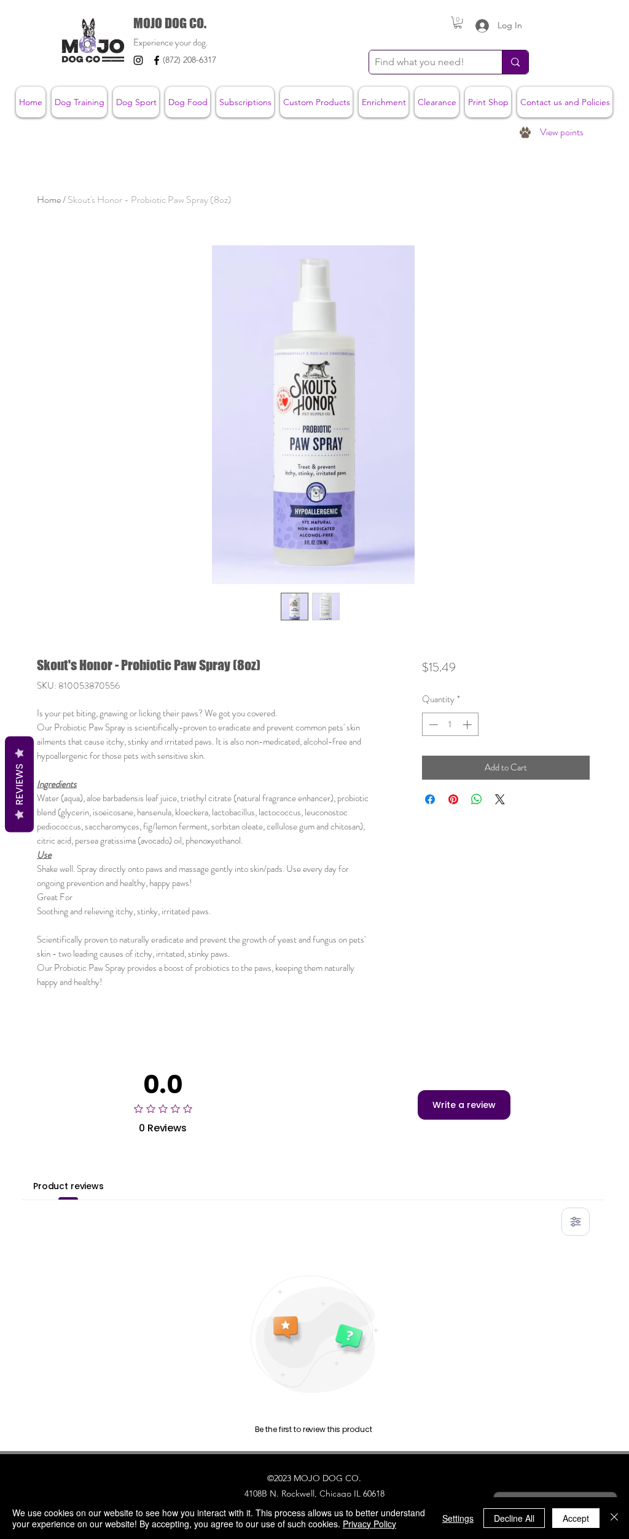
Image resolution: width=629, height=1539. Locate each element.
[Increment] (468, 724)
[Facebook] (156, 60)
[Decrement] (432, 724)
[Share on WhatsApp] (476, 799)
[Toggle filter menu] (575, 1222)
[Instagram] (138, 60)
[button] (458, 22)
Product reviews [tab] (68, 1186)
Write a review (464, 1105)
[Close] (614, 1518)
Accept (576, 1518)
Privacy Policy (369, 1523)
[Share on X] (500, 799)
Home (49, 199)
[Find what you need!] (515, 62)
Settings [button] (458, 1518)
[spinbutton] (450, 724)
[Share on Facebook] (430, 799)
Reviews (19, 784)
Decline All (514, 1518)
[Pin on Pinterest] (453, 799)
